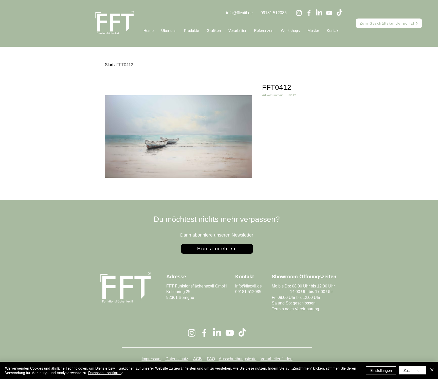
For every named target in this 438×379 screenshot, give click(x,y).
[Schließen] (432, 370)
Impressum (151, 359)
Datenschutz (177, 359)
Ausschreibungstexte (238, 359)
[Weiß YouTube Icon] (329, 13)
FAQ (211, 359)
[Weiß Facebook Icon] (309, 13)
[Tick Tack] (339, 13)
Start (109, 65)
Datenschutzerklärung (105, 372)
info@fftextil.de (239, 13)
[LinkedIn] (319, 13)
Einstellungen (381, 370)
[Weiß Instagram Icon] (299, 13)
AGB (197, 359)
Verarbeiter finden (277, 359)
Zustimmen (413, 370)
